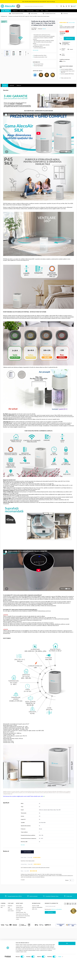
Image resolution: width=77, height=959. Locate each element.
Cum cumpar (22, 10)
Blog (42, 10)
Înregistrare (10, 905)
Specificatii (12, 85)
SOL (36, 909)
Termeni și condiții (35, 905)
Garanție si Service (19, 907)
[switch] (33, 957)
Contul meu (10, 909)
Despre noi (15, 10)
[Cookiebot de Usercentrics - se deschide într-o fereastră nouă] (8, 957)
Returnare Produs (30, 10)
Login (9, 907)
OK (67, 943)
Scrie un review (27, 851)
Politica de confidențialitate (37, 907)
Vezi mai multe (35, 50)
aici (54, 1)
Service (37, 10)
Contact (46, 10)
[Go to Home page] (10, 6)
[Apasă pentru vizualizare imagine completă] (15, 34)
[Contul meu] (66, 6)
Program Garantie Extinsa (21, 917)
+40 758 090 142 (65, 43)
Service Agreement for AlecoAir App (23, 915)
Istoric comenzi (10, 910)
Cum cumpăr (18, 910)
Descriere (5, 85)
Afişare (59, 956)
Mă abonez (50, 912)
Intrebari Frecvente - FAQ (21, 912)
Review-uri (19, 85)
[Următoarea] (28, 53)
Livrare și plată (18, 905)
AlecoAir (44, 28)
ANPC (33, 909)
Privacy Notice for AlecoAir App (22, 914)
